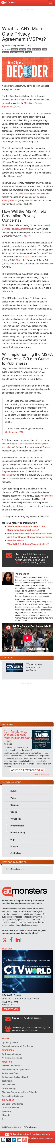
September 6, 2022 (14, 432)
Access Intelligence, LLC (14, 1127)
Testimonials (8, 1080)
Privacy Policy (8, 1084)
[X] (8, 1139)
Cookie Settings (9, 1088)
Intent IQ (38, 770)
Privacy (22, 49)
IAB (28, 49)
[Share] (24, 1139)
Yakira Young (10, 45)
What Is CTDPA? (15, 540)
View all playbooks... (42, 774)
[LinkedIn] (14, 1139)
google (11, 811)
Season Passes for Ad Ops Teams (17, 1046)
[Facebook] (3, 1139)
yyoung (28, 52)
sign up (19, 562)
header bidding (15, 832)
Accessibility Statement (12, 1096)
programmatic (15, 825)
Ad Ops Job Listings (11, 1054)
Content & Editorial (10, 1107)
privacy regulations (17, 52)
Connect (12, 804)
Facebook (6, 1111)
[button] (4, 940)
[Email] (19, 1139)
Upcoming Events (10, 1042)
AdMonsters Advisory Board (15, 1077)
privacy (5, 52)
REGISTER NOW (11, 1009)
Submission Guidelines (12, 1103)
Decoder (14, 49)
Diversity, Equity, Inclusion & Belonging (20, 1092)
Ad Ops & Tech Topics (12, 1057)
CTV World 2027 (34, 664)
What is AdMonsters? (12, 1065)
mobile (11, 791)
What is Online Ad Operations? (16, 1069)
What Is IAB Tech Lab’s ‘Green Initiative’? (28, 544)
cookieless (13, 853)
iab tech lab (36, 49)
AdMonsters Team (10, 1073)
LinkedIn (6, 1115)
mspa (44, 49)
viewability (13, 818)
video (11, 798)
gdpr (10, 839)
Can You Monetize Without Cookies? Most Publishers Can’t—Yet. (18, 736)
